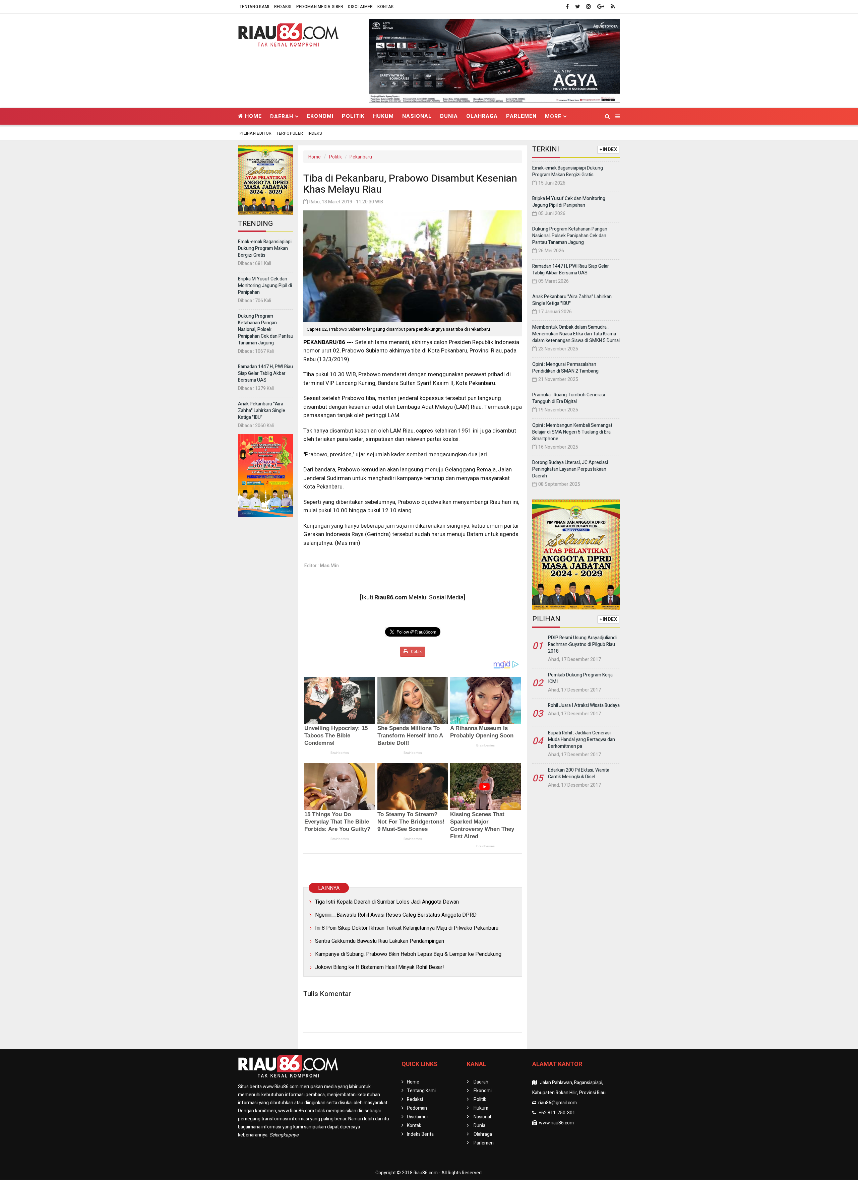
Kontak (385, 7)
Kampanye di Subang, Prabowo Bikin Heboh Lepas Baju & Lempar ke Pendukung (408, 954)
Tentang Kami (254, 7)
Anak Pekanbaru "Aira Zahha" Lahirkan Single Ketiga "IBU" (261, 410)
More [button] (553, 116)
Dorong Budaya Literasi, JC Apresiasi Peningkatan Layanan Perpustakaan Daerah (570, 469)
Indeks (315, 133)
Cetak (416, 652)
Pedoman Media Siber (320, 7)
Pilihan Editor (255, 133)
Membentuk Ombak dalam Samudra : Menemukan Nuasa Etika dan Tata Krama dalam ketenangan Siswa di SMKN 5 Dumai (576, 334)
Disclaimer (360, 7)
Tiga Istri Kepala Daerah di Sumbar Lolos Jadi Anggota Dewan (387, 902)
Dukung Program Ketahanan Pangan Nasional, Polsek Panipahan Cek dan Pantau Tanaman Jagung (265, 329)
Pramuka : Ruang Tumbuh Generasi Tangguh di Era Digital (568, 398)
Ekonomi (320, 116)
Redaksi (283, 7)
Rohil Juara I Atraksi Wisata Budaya (584, 705)
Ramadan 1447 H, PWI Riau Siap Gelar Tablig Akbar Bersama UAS (265, 373)
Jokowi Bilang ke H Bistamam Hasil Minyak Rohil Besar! (379, 967)
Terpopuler (289, 133)
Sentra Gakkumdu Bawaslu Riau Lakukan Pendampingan (379, 941)
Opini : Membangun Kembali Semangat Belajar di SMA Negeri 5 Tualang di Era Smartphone (572, 432)
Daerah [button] (281, 116)
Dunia (449, 116)
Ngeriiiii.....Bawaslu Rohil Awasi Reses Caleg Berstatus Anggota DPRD (396, 915)
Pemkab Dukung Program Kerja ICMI (580, 678)
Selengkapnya (284, 1134)
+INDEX (608, 149)
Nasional (417, 116)
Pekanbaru (361, 156)
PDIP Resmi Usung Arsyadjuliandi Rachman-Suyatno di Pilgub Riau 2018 (582, 644)
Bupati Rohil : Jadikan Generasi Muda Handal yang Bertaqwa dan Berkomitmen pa (581, 739)
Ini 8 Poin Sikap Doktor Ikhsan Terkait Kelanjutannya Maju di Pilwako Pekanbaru (406, 928)
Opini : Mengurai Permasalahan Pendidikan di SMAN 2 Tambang (565, 368)
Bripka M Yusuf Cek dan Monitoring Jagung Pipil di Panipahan (265, 285)
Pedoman (417, 1108)
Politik (353, 116)
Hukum (383, 116)
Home (252, 116)
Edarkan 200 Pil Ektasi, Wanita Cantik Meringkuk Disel (578, 773)
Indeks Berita (420, 1134)
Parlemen (521, 116)
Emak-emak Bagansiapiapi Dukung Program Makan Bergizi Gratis (265, 248)
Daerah (481, 1082)
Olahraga (482, 116)
